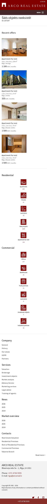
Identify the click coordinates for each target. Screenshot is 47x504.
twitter (33, 497)
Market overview (10, 416)
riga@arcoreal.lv (15, 475)
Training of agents (9, 393)
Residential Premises (10, 441)
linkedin (43, 497)
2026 (3, 404)
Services (6, 364)
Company (7, 340)
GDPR (4, 355)
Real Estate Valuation (10, 438)
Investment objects (9, 376)
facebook (38, 497)
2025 (3, 407)
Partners (5, 358)
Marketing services (9, 386)
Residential (8, 175)
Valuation (5, 369)
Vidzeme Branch (8, 451)
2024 (3, 411)
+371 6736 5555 (23, 501)
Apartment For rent (12, 59)
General (5, 345)
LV (40, 1)
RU (44, 1)
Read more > (40, 455)
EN (42, 1)
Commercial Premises (10, 448)
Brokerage (6, 372)
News (4, 399)
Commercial (8, 247)
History (5, 348)
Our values (6, 352)
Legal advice (6, 390)
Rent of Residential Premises (13, 445)
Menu (39, 13)
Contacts (6, 433)
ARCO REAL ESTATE (23, 5)
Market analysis (8, 379)
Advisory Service (8, 383)
